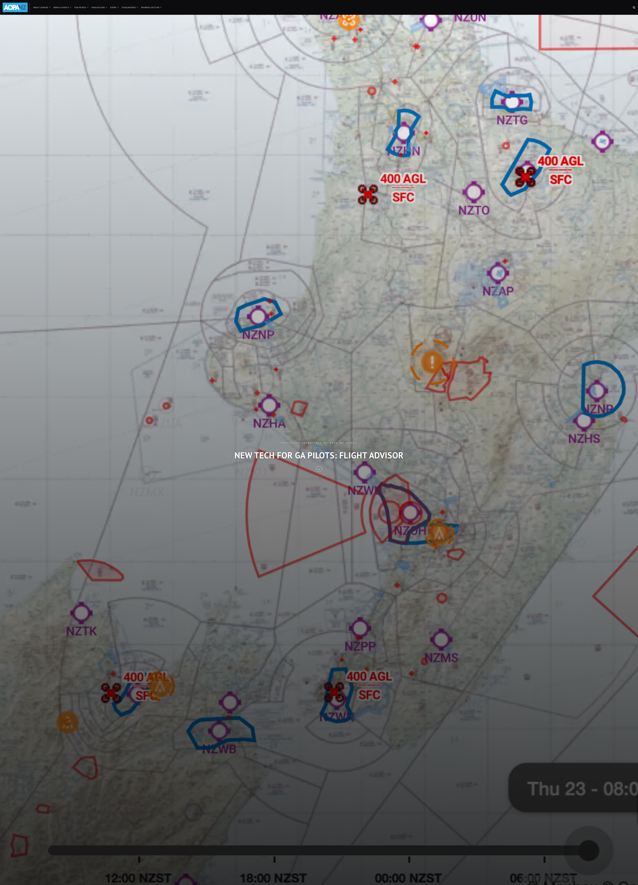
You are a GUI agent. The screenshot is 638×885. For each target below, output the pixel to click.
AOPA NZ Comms (344, 443)
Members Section (150, 7)
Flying (113, 7)
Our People (80, 7)
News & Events (61, 7)
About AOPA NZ (40, 7)
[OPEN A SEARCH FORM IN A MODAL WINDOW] (634, 7)
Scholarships (129, 7)
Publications (98, 7)
